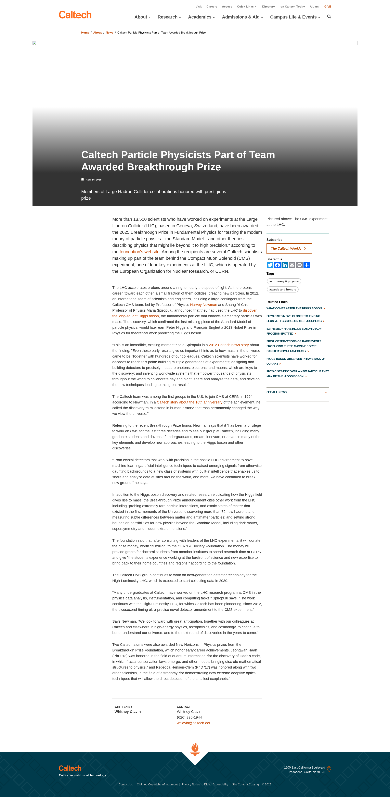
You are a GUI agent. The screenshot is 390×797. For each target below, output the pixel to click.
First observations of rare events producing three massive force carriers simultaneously (293, 346)
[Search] (329, 16)
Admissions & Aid (241, 17)
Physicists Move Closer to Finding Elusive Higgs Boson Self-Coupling (294, 318)
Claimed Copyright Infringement (157, 784)
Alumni (315, 6)
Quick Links (246, 6)
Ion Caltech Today (292, 6)
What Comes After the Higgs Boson (294, 308)
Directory (268, 6)
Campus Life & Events (293, 17)
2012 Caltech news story (229, 345)
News (109, 32)
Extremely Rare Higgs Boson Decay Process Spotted (294, 331)
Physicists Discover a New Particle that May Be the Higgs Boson (297, 374)
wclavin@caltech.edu (194, 723)
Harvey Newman (203, 305)
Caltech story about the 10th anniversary (189, 402)
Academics (199, 17)
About (140, 17)
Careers (212, 6)
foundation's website (139, 251)
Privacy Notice (191, 784)
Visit (199, 6)
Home (85, 32)
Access (227, 6)
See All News (276, 392)
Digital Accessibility (216, 784)
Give (327, 6)
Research (168, 17)
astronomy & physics (284, 281)
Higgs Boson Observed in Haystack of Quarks (296, 361)
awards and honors (282, 289)
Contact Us (126, 784)
